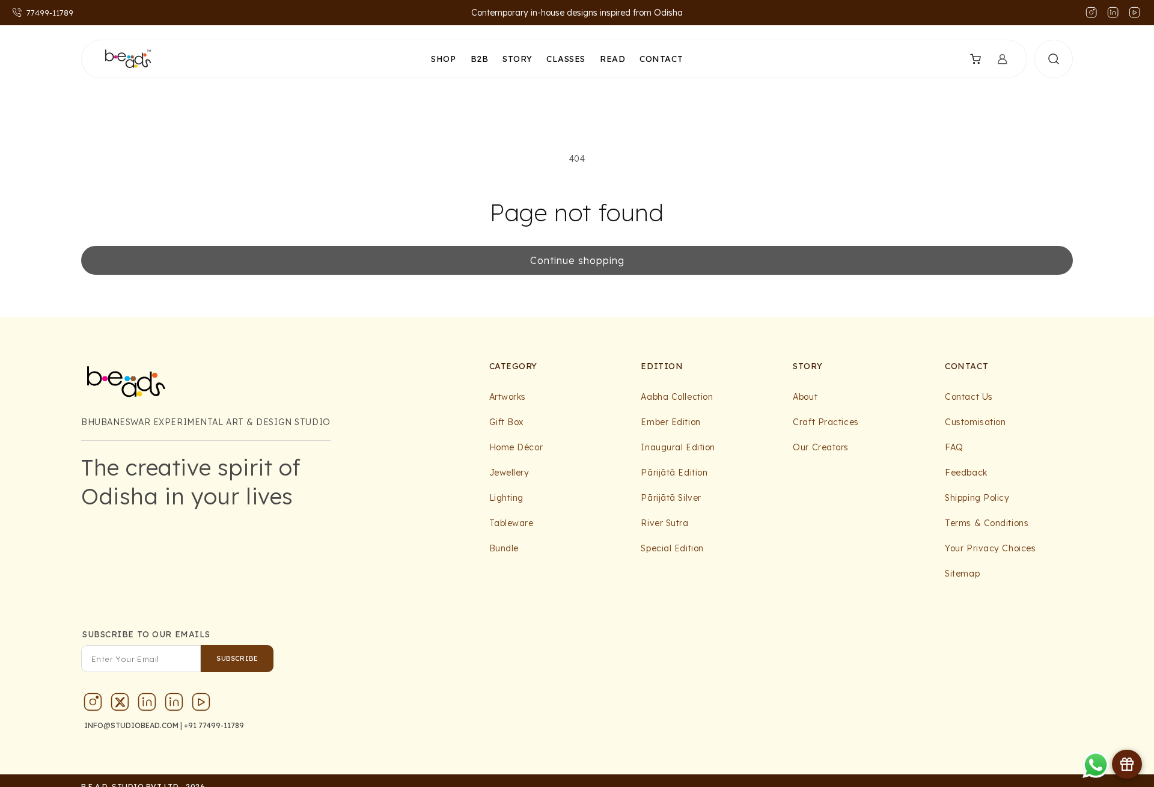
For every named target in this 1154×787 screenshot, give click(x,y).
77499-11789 (49, 12)
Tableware (511, 523)
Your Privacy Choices (990, 548)
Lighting (506, 497)
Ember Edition (670, 422)
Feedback (966, 472)
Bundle (504, 548)
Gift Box (506, 422)
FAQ (954, 447)
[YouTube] (201, 704)
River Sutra (664, 523)
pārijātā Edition (674, 472)
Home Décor (516, 447)
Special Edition (672, 548)
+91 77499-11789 (214, 725)
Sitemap (962, 573)
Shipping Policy (977, 497)
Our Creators (821, 447)
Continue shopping (577, 260)
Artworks (507, 396)
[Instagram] (93, 704)
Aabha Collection (677, 396)
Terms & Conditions (986, 523)
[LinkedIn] (147, 704)
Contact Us (969, 396)
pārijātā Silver (671, 497)
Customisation (975, 422)
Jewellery (509, 472)
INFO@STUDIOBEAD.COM (131, 725)
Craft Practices (825, 422)
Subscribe (237, 658)
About (805, 396)
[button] (967, 59)
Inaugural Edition (678, 447)
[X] (120, 704)
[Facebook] (174, 704)
